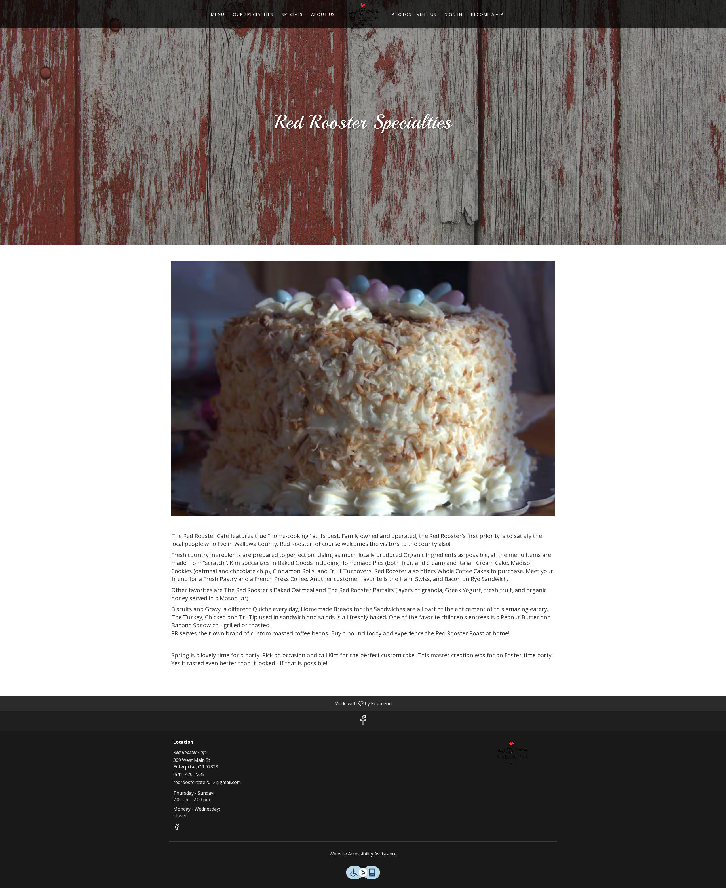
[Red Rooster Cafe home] (363, 14)
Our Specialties (253, 14)
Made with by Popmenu (198, 703)
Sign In (453, 14)
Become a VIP (487, 14)
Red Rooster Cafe (512, 752)
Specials (292, 14)
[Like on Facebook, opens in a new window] (363, 721)
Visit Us (426, 14)
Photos (401, 14)
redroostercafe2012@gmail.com (207, 782)
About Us (323, 14)
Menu (217, 14)
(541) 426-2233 (188, 774)
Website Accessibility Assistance (363, 854)
